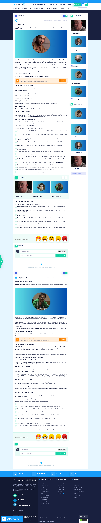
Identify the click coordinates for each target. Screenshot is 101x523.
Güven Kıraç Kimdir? (19, 196)
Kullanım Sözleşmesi (78, 487)
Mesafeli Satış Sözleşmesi (79, 491)
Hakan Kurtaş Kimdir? (75, 50)
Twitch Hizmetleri (44, 501)
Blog (18, 1)
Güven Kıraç (78, 168)
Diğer (42, 8)
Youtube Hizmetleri (44, 489)
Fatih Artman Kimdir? (37, 196)
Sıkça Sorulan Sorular (24, 1)
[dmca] (52, 521)
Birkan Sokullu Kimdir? (75, 83)
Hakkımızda (76, 483)
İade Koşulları (76, 493)
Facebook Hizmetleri (45, 491)
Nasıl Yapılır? (55, 8)
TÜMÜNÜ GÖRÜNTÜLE (76, 173)
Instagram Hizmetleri (45, 483)
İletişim (14, 1)
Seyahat (68, 8)
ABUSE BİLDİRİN (82, 516)
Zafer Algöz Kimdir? (75, 66)
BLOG (69, 4)
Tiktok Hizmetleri (44, 485)
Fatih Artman (78, 136)
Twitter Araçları (61, 487)
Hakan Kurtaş (78, 152)
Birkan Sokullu (78, 121)
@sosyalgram (21, 500)
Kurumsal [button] (62, 4)
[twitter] (33, 480)
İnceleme (48, 8)
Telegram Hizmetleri (45, 495)
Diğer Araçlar (60, 493)
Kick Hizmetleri (44, 499)
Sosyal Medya (17, 8)
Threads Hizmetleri (44, 505)
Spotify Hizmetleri (44, 493)
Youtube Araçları (61, 489)
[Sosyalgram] (19, 4)
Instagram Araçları (61, 483)
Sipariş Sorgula (84, 1)
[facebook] (27, 480)
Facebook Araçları (61, 485)
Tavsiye (62, 8)
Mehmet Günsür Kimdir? (56, 196)
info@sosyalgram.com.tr (74, 1)
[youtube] (35, 480)
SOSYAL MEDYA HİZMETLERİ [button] (39, 4)
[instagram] (30, 480)
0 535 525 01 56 (63, 1)
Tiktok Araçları (60, 491)
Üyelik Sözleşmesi (77, 489)
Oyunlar (25, 8)
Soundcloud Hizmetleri (45, 503)
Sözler (36, 8)
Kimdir (31, 8)
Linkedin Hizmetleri (44, 497)
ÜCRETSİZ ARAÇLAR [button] (52, 4)
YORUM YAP (59, 255)
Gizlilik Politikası (77, 495)
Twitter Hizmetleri (44, 487)
